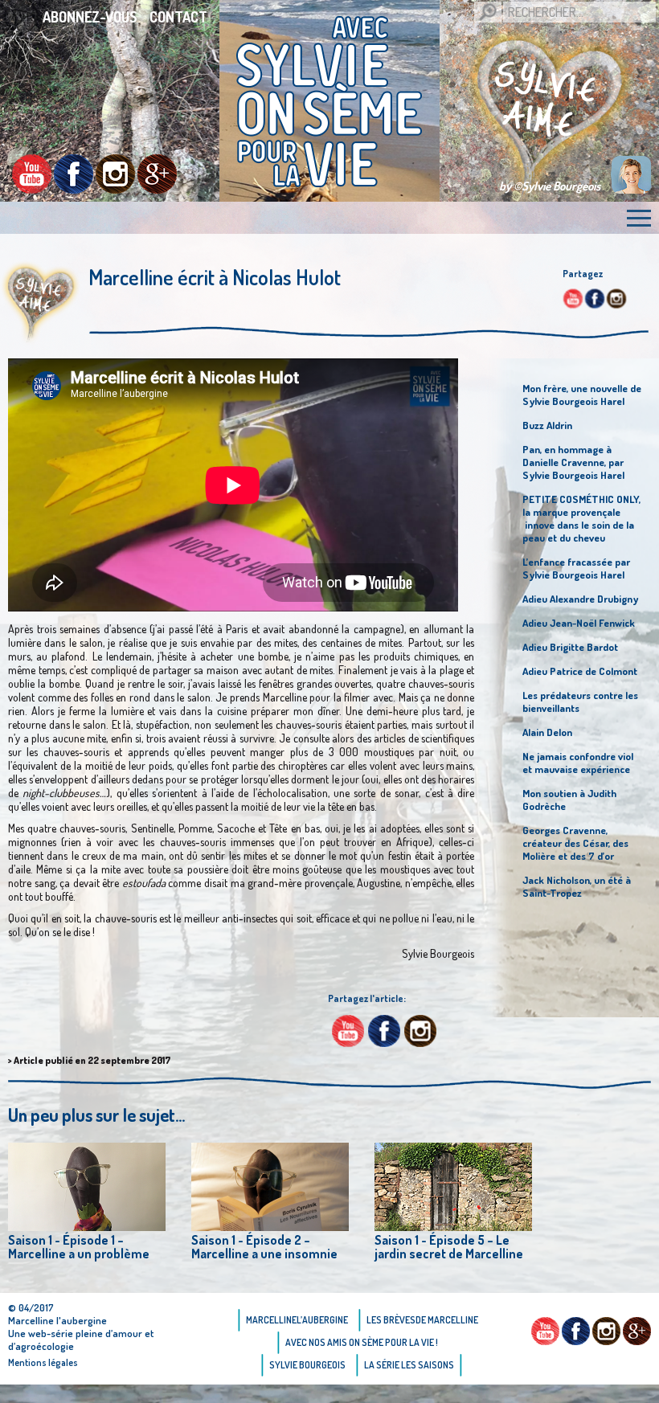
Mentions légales (43, 1362)
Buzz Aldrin (547, 425)
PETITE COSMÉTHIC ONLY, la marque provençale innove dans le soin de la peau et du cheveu (581, 518)
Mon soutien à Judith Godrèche (569, 799)
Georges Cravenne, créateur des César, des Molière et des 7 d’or (575, 843)
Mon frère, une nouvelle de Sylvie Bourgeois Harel (581, 394)
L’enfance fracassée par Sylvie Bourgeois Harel (576, 568)
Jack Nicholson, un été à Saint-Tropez (576, 886)
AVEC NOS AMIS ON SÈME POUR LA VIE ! (361, 1342)
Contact (178, 17)
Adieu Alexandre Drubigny (580, 598)
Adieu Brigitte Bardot (570, 646)
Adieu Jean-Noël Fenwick (578, 622)
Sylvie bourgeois (307, 1365)
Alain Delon (547, 732)
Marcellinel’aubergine (297, 1320)
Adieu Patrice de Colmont (579, 671)
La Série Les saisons (409, 1365)
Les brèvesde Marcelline (422, 1320)
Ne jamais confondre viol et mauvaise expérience (577, 762)
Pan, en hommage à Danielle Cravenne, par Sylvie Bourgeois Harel (573, 462)
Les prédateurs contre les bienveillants (580, 701)
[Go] (487, 12)
